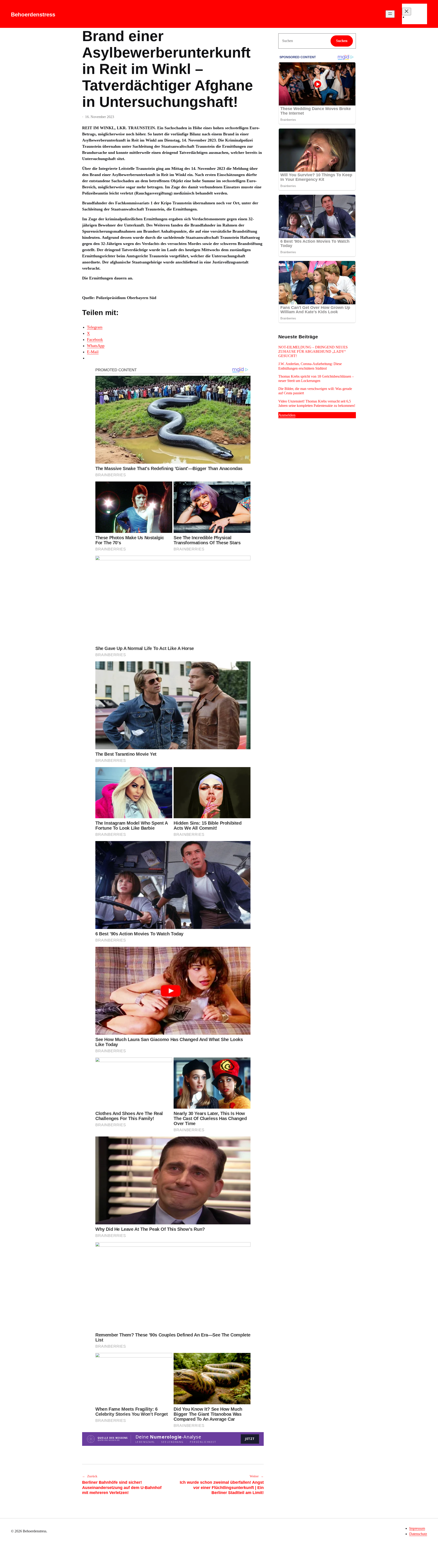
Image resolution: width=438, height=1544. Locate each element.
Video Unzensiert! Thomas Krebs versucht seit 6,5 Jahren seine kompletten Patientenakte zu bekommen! (316, 403)
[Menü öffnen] (390, 14)
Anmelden (286, 415)
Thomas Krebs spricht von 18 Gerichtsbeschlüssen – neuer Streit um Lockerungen (316, 378)
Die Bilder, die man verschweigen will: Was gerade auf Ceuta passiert (315, 391)
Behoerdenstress (33, 14)
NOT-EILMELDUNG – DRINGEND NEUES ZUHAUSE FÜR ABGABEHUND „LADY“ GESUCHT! (313, 351)
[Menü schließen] (406, 11)
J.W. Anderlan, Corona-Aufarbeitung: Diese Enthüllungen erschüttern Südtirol (310, 366)
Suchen (341, 41)
